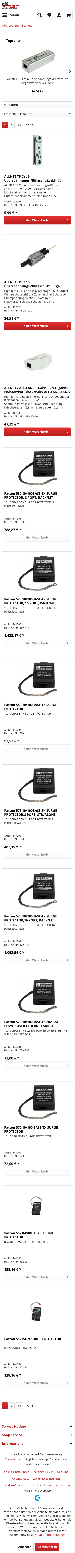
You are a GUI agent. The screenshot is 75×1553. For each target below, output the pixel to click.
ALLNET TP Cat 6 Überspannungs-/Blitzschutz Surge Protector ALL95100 (37, 81)
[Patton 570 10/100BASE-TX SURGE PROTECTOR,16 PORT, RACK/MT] (37, 890)
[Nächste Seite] (12, 125)
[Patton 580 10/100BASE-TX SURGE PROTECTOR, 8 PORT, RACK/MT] (37, 468)
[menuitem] (10, 15)
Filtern (13, 105)
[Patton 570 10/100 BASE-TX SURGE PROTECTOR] (37, 1101)
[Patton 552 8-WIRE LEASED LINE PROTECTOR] (37, 1207)
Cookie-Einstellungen (16, 1472)
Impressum (63, 1485)
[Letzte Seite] (19, 125)
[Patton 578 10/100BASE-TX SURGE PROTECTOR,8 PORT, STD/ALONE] (37, 785)
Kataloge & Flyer (43, 1472)
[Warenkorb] (69, 15)
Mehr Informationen (52, 1535)
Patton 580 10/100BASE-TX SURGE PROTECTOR (30, 707)
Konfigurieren (47, 1547)
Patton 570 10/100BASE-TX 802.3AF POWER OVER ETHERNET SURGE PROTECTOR (31, 1024)
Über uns (62, 1472)
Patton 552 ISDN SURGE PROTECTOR (32, 1339)
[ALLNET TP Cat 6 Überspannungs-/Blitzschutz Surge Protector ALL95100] (37, 61)
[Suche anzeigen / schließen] (39, 15)
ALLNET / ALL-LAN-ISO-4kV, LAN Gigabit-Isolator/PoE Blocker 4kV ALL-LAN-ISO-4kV (37, 390)
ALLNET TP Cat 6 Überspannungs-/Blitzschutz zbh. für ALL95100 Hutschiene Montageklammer (36, 178)
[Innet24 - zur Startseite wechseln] (10, 5)
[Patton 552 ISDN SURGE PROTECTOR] (37, 1313)
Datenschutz (34, 1485)
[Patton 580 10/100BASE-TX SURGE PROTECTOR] (37, 679)
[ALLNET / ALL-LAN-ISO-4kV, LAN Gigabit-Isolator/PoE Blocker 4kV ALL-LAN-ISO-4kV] (37, 362)
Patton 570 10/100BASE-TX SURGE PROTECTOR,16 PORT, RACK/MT (30, 918)
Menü (14, 15)
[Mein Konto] (59, 15)
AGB (49, 1485)
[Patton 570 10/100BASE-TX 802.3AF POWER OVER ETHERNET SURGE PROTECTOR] (37, 996)
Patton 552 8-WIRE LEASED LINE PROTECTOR (29, 1235)
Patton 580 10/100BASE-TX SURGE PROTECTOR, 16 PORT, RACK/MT (30, 601)
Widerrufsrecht (14, 1485)
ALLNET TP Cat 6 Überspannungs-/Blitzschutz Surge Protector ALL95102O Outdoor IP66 (32, 284)
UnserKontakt (20, 1478)
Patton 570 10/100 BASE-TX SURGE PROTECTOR (31, 1129)
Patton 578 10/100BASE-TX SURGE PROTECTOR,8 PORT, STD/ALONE (30, 813)
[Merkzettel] (49, 15)
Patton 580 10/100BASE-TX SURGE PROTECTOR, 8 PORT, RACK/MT (30, 496)
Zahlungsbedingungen (46, 1478)
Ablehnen (24, 1547)
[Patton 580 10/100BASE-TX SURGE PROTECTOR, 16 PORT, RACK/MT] (37, 573)
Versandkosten (13, 1459)
